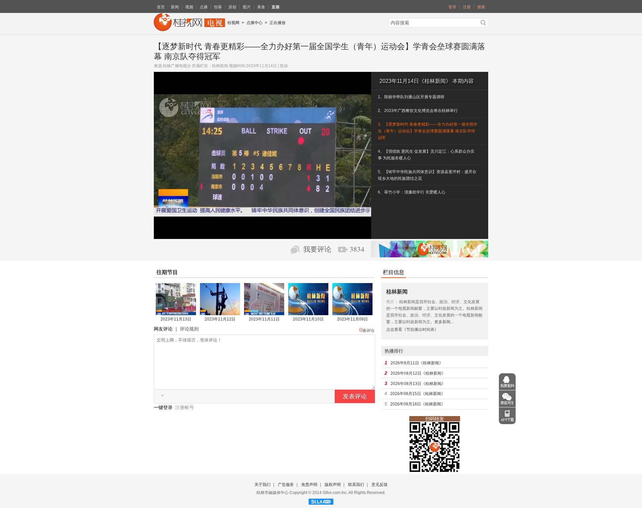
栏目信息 (393, 272)
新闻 (175, 7)
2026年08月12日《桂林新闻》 (418, 373)
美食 (261, 7)
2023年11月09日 (352, 319)
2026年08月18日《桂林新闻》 (417, 404)
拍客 (218, 7)
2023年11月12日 (220, 319)
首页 (161, 7)
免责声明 (309, 484)
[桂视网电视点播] (189, 28)
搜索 (481, 7)
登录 (452, 7)
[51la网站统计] (321, 500)
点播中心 (254, 22)
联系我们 (356, 484)
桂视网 (233, 22)
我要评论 (317, 249)
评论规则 (189, 329)
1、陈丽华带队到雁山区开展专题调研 (411, 97)
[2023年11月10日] (308, 312)
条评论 (368, 330)
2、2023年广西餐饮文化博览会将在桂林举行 (418, 110)
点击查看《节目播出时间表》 (412, 329)
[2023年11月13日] (176, 312)
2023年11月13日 (175, 319)
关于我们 (262, 484)
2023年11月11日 (264, 319)
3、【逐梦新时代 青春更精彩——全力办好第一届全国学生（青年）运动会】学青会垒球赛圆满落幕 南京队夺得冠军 (427, 131)
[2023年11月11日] (264, 312)
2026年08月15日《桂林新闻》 (417, 393)
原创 (232, 7)
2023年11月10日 (308, 319)
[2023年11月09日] (352, 312)
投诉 (284, 66)
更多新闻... (443, 322)
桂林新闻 (220, 66)
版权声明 (333, 484)
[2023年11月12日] (220, 312)
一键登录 (164, 407)
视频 (189, 7)
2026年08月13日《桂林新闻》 (418, 383)
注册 (467, 7)
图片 (247, 7)
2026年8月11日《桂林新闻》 (417, 363)
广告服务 (286, 484)
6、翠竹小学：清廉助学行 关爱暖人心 (411, 192)
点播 (204, 7)
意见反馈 (379, 484)
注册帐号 (184, 407)
